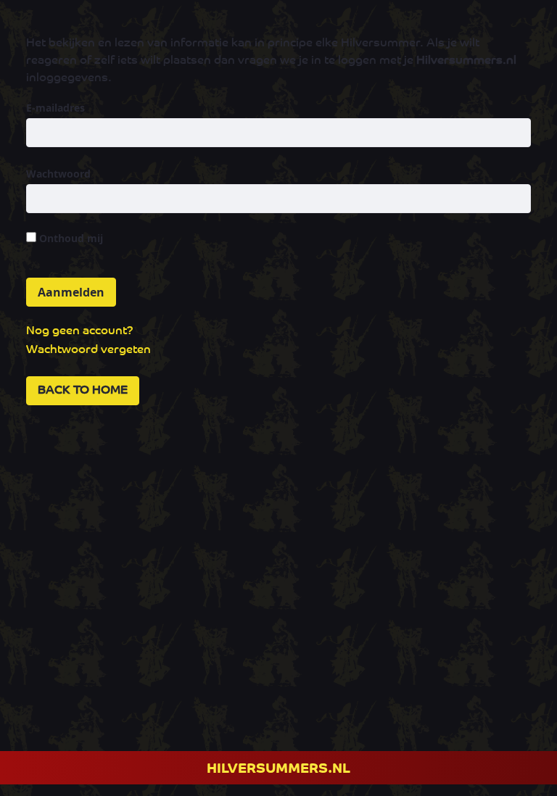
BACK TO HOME (83, 391)
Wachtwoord (58, 174)
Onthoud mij (69, 238)
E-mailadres (55, 108)
